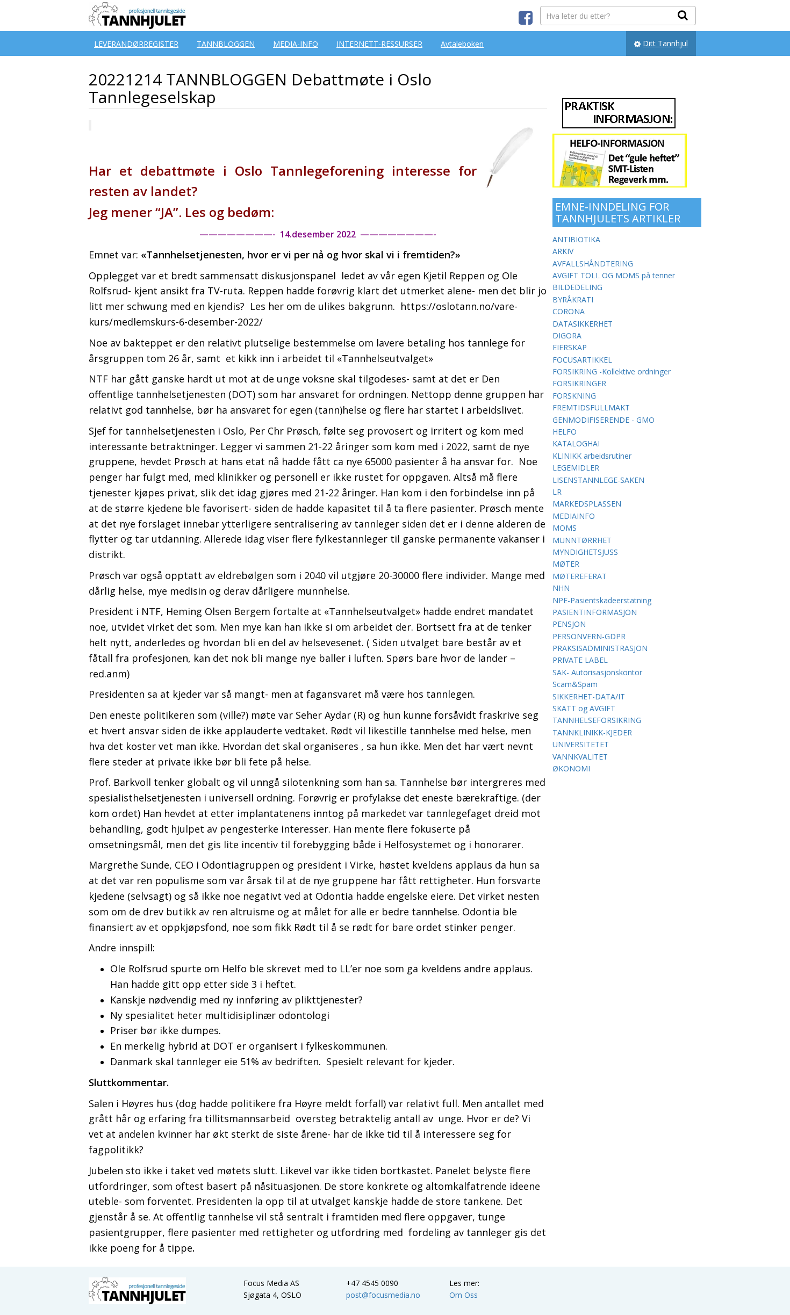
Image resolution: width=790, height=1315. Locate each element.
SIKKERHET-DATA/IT (588, 696)
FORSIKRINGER (579, 383)
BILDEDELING (577, 287)
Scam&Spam (575, 684)
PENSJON (569, 624)
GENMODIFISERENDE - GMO (603, 420)
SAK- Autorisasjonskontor (597, 672)
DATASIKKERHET (582, 324)
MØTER (565, 564)
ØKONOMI (571, 768)
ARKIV (562, 251)
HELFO (564, 432)
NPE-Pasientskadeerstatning (601, 600)
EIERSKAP (569, 347)
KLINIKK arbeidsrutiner (591, 456)
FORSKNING (574, 396)
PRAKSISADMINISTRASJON (600, 648)
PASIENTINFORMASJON (594, 612)
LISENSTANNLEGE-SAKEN (598, 480)
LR (557, 492)
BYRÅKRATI (572, 299)
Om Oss (463, 1295)
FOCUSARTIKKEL (582, 360)
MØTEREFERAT (579, 576)
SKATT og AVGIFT (583, 708)
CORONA (568, 311)
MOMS (564, 528)
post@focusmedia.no (383, 1295)
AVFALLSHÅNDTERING (592, 263)
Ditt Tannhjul (665, 43)
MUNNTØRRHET (582, 540)
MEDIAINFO (573, 516)
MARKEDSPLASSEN (586, 503)
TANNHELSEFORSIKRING (596, 720)
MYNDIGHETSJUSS (585, 552)
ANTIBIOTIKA (576, 239)
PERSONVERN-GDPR (589, 636)
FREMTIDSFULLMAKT (591, 407)
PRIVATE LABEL (580, 660)
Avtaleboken (462, 44)
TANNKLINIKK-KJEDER (592, 732)
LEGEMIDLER (575, 468)
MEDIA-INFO (295, 44)
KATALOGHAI (576, 443)
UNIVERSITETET (580, 744)
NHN (561, 588)
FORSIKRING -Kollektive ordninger (611, 371)
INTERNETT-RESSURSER (379, 44)
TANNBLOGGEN (226, 44)
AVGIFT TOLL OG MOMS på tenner (613, 275)
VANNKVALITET (580, 757)
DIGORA (566, 335)
